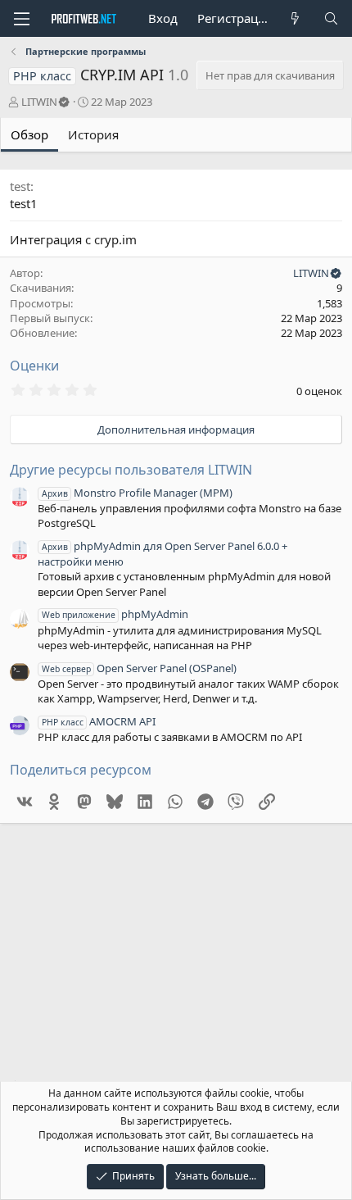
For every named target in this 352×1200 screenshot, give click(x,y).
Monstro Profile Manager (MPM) (137, 492)
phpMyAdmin (115, 614)
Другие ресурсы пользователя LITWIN (131, 470)
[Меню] (21, 19)
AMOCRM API (99, 721)
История (93, 134)
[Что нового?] (295, 18)
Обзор (29, 134)
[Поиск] (331, 18)
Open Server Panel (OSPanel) (139, 668)
